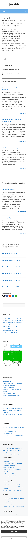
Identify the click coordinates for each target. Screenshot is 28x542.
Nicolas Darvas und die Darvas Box (12, 414)
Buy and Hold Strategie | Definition (12, 383)
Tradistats (14, 4)
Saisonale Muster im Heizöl (11, 280)
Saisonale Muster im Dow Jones (12, 267)
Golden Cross (6, 391)
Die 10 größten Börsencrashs (10, 431)
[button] (3, 296)
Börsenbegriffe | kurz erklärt (10, 328)
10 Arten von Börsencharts (10, 326)
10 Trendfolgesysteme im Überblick (12, 318)
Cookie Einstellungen (14, 538)
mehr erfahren (22, 113)
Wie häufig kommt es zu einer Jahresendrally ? (11, 120)
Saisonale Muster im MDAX (11, 260)
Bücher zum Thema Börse (10, 332)
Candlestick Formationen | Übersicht (13, 320)
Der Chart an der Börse (9, 393)
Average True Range (8, 387)
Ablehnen (14, 535)
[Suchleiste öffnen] (26, 11)
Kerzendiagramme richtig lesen (11, 395)
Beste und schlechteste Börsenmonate (13, 435)
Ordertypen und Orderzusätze (11, 330)
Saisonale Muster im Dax (10, 253)
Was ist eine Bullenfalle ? (9, 385)
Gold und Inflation (7, 433)
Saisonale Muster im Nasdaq (11, 273)
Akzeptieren (14, 531)
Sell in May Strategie (8, 189)
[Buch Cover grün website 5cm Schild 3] (13, 368)
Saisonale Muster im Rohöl (10, 287)
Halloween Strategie (8, 218)
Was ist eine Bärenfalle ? (9, 381)
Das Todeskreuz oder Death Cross (12, 389)
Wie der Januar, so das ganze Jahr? (13, 148)
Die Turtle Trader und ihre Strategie (12, 408)
